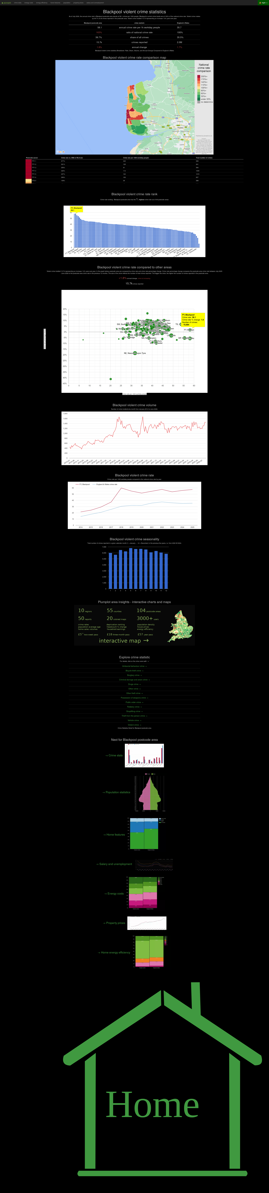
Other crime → (134, 688)
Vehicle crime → (134, 720)
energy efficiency (41, 3)
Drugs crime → (134, 684)
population (66, 3)
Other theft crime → (134, 693)
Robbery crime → (134, 706)
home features (55, 3)
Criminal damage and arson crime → (134, 679)
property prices (78, 3)
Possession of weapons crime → (134, 697)
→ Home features (115, 834)
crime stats (17, 3)
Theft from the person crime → (134, 715)
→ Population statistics (117, 792)
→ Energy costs (115, 893)
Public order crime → (134, 702)
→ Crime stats (115, 755)
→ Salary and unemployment (115, 864)
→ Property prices (115, 923)
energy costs (28, 3)
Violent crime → (134, 724)
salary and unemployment (95, 3)
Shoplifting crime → (134, 711)
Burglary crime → (134, 675)
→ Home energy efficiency (115, 952)
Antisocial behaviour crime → (134, 666)
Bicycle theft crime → (134, 670)
